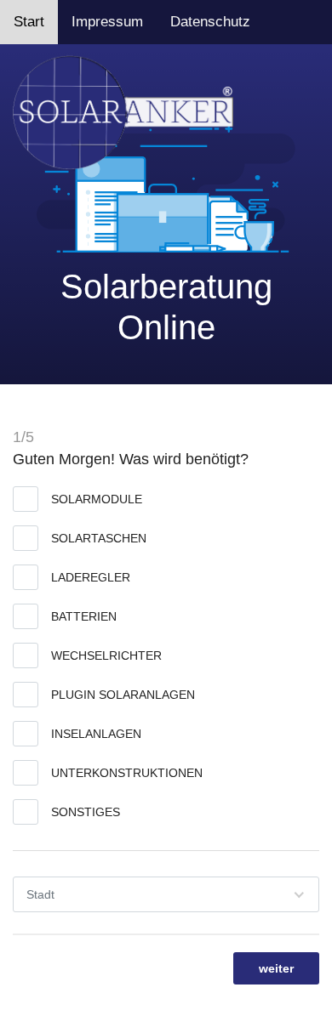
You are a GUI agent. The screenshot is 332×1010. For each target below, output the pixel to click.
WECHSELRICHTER (106, 655)
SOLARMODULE (96, 499)
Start (29, 22)
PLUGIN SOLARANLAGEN (123, 694)
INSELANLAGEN (96, 733)
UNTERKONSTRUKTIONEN (127, 773)
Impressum (107, 22)
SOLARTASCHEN (98, 538)
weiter (276, 968)
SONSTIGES (85, 812)
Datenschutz (210, 22)
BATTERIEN (84, 616)
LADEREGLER (90, 577)
